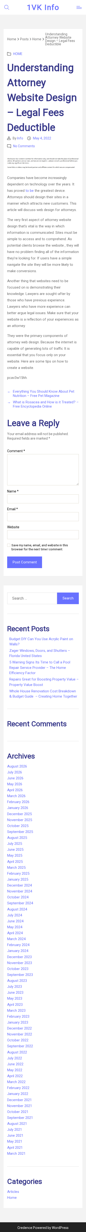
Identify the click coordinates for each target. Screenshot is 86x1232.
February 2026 (18, 802)
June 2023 (15, 992)
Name (13, 491)
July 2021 (14, 1129)
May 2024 (14, 927)
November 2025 (19, 820)
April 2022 (15, 1076)
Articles (13, 1192)
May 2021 (14, 1141)
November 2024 (19, 891)
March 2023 (16, 1010)
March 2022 (16, 1082)
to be (30, 190)
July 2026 (14, 772)
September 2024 (20, 903)
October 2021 (17, 1112)
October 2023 (17, 969)
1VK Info (43, 7)
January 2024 (17, 951)
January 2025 (17, 879)
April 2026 (15, 790)
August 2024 (17, 909)
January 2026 (17, 808)
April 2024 (15, 933)
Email (12, 509)
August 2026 (17, 766)
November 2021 (19, 1106)
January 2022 (17, 1094)
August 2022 (17, 1052)
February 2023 (18, 1016)
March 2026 (16, 796)
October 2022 (17, 1040)
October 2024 (17, 897)
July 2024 (14, 915)
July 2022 (14, 1058)
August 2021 (17, 1124)
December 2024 (19, 885)
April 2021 (15, 1147)
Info (20, 138)
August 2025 (17, 838)
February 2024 (18, 945)
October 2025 (17, 826)
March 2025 (16, 867)
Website (13, 527)
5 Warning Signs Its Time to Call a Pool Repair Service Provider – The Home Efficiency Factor (39, 667)
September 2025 (20, 832)
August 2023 (17, 981)
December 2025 (19, 814)
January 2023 (17, 1022)
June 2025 (15, 849)
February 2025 (18, 873)
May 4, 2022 (42, 138)
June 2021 (15, 1135)
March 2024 (16, 939)
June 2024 (15, 921)
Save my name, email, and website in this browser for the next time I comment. (39, 547)
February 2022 (18, 1088)
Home (17, 54)
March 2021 (16, 1153)
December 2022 (19, 1028)
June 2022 (15, 1064)
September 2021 (20, 1118)
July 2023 (14, 986)
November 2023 (19, 963)
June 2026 (15, 778)
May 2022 (14, 1070)
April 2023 (15, 1004)
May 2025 (14, 855)
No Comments (24, 146)
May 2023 (14, 998)
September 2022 (20, 1046)
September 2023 (20, 975)
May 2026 (14, 784)
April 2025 (15, 862)
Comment (16, 451)
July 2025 (14, 843)
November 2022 (19, 1034)
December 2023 (19, 957)
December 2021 (19, 1100)
